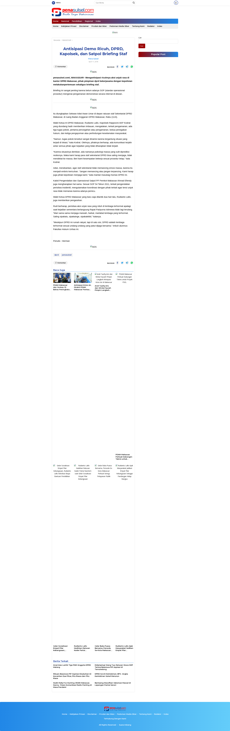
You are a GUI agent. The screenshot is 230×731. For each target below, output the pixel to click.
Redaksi (150, 26)
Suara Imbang (125, 725)
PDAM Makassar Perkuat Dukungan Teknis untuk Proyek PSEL (124, 457)
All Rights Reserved (107, 725)
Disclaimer (84, 26)
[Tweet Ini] (122, 66)
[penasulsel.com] (73, 12)
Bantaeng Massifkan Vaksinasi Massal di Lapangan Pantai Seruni (113, 684)
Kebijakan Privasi (68, 26)
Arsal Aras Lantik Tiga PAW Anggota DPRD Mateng (72, 666)
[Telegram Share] (127, 66)
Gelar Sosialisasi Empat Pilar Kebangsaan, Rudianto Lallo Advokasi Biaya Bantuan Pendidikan (60, 648)
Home (55, 21)
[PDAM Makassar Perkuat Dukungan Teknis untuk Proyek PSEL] (125, 362)
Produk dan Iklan (99, 26)
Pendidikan (77, 21)
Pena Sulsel (93, 59)
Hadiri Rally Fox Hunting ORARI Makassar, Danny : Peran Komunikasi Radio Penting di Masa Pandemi (72, 685)
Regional (89, 21)
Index (98, 21)
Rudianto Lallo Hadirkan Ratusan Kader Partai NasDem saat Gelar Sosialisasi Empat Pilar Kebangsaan (82, 648)
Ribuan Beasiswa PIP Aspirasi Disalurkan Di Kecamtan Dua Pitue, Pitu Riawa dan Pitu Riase (72, 676)
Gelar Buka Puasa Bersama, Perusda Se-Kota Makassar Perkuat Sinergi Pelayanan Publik (103, 648)
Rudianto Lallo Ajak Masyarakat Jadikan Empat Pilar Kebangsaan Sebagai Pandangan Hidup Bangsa (124, 648)
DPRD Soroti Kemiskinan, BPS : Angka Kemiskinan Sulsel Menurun (111, 675)
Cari (139, 37)
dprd (56, 255)
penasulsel (67, 255)
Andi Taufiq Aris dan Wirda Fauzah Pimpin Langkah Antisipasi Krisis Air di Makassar (103, 288)
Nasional (65, 21)
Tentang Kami (138, 26)
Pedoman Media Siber (119, 26)
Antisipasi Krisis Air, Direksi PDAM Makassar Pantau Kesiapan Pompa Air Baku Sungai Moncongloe (82, 287)
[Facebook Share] (117, 66)
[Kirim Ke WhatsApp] (132, 66)
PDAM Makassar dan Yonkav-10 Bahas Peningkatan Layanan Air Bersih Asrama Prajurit (62, 287)
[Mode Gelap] (176, 3)
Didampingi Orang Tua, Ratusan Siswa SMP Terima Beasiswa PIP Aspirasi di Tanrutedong (114, 667)
